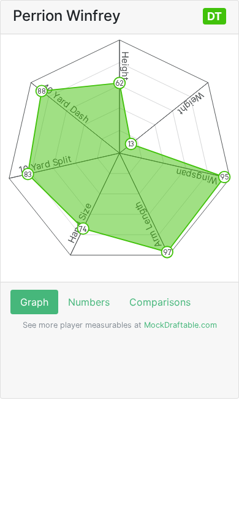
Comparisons (160, 302)
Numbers (89, 302)
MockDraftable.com (179, 325)
